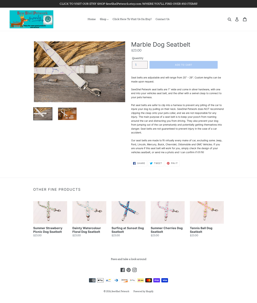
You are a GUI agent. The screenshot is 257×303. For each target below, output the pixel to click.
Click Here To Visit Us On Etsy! (132, 19)
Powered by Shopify (143, 291)
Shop (103, 19)
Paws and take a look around (128, 259)
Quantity (138, 58)
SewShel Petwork (120, 291)
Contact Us (162, 19)
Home (92, 19)
